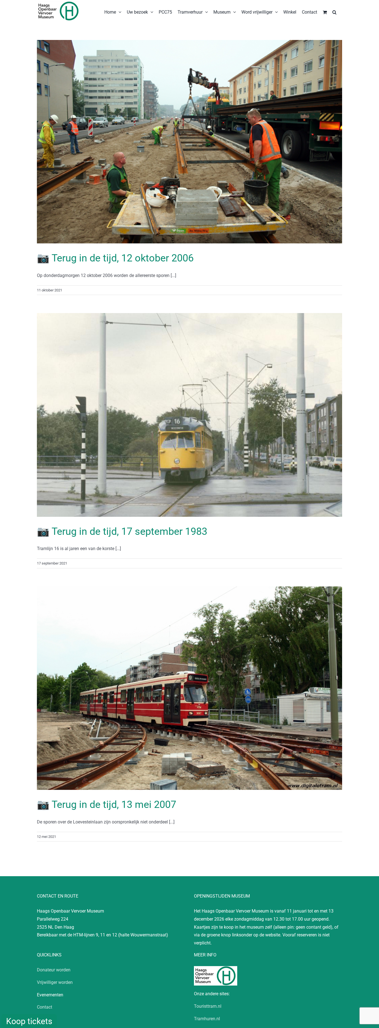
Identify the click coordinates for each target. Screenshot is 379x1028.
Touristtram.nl (207, 1006)
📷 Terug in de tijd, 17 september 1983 (122, 531)
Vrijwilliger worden (55, 982)
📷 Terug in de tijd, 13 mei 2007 (106, 804)
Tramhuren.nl (207, 1018)
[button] (334, 11)
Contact (44, 1007)
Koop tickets (29, 1021)
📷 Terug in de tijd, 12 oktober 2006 (115, 258)
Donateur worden (53, 969)
